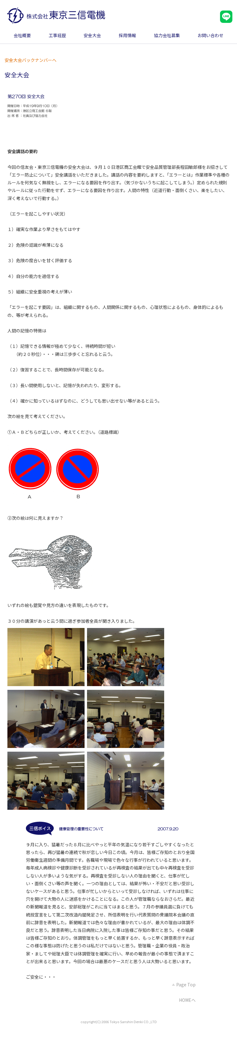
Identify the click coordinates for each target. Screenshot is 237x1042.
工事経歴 (57, 35)
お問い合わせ (210, 35)
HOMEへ (187, 1000)
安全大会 (92, 35)
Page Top (185, 984)
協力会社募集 (167, 35)
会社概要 (22, 35)
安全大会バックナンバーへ (30, 60)
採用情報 (127, 35)
